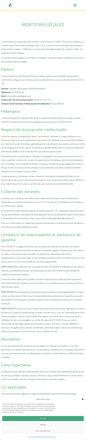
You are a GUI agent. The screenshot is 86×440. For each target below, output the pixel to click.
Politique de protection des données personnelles (41, 437)
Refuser (43, 425)
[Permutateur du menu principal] (75, 5)
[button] (83, 399)
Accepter (43, 418)
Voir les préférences (43, 431)
